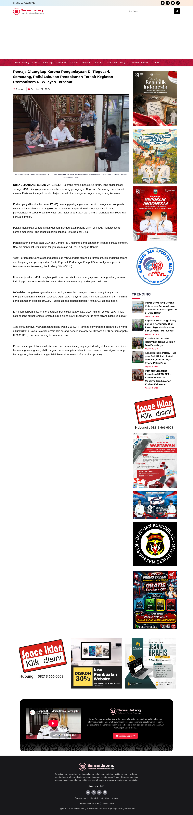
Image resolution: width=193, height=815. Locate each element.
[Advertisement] (96, 38)
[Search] (177, 11)
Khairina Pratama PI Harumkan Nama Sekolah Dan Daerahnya (160, 342)
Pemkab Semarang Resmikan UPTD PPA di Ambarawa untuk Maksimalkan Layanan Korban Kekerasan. (158, 377)
